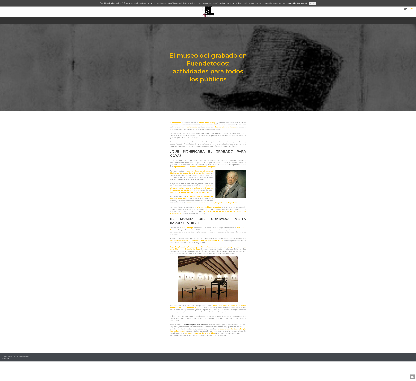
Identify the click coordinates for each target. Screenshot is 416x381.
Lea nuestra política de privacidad (294, 3)
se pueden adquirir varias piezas (194, 325)
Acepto (312, 3)
